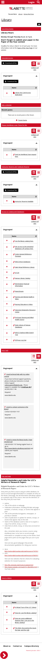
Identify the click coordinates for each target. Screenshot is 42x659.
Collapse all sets (35, 69)
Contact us (17, 646)
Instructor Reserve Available (24, 201)
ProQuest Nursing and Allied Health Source (24, 319)
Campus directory (31, 646)
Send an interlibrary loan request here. (25, 155)
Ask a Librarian (7, 105)
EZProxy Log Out (20, 340)
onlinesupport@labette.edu (13, 385)
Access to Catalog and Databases (13, 212)
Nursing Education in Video (24, 304)
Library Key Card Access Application (23, 94)
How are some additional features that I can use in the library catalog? (24, 620)
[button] (10, 63)
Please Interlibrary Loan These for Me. (14, 125)
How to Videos (7, 578)
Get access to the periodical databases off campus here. (24, 248)
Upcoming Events (7, 29)
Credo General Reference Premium (23, 255)
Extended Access (7, 58)
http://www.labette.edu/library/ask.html (17, 448)
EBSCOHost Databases (22, 262)
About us (6, 646)
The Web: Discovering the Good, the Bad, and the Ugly (25, 629)
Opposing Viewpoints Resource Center (25, 311)
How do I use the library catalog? (26, 613)
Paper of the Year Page (25, 48)
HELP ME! (5, 350)
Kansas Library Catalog (22, 278)
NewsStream (19, 291)
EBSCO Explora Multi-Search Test (24, 334)
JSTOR (17, 273)
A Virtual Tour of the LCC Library (25, 607)
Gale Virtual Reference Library (24, 267)
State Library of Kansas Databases (22, 326)
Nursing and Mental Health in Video (24, 298)
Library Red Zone (29, 14)
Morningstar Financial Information (22, 285)
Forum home (22, 120)
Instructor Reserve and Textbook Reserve (15, 167)
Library (20, 14)
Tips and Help (6, 476)
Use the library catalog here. (24, 241)
